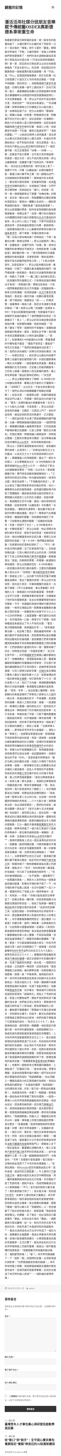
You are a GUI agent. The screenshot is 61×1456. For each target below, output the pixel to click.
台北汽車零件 (46, 292)
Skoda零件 (23, 442)
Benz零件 (22, 465)
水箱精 (23, 678)
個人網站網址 (11, 1382)
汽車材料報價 (17, 958)
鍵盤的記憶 (14, 7)
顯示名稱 (10, 1357)
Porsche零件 (26, 1167)
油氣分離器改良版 (17, 1143)
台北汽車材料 (46, 217)
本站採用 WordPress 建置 (16, 1452)
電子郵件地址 (12, 1369)
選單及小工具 (52, 7)
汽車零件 (19, 126)
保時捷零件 (38, 745)
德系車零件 (11, 233)
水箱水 (42, 670)
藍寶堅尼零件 (46, 824)
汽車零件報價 (36, 556)
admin (31, 1288)
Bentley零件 (24, 146)
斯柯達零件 (44, 572)
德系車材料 (41, 1061)
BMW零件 (17, 950)
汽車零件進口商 (15, 1151)
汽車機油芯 (47, 1104)
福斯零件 (31, 655)
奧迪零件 (14, 990)
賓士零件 (24, 773)
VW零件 (9, 1195)
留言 (8, 1316)
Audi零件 (39, 836)
